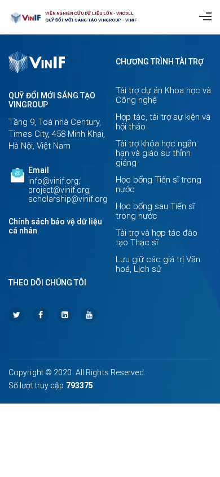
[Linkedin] (65, 315)
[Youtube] (89, 315)
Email (38, 170)
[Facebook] (41, 315)
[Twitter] (16, 315)
